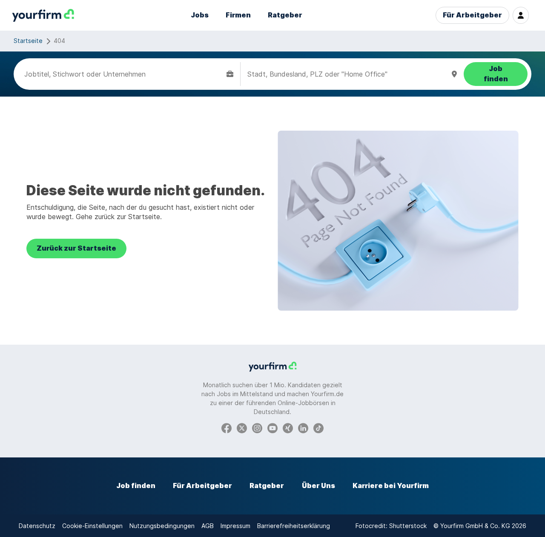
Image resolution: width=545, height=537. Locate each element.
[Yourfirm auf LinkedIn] (303, 427)
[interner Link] (43, 15)
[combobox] (123, 74)
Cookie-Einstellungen (92, 525)
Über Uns (318, 486)
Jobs (200, 15)
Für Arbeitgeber (472, 15)
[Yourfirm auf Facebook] (226, 427)
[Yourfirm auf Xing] (288, 427)
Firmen (238, 15)
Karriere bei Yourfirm (391, 486)
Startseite (28, 40)
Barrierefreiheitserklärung (293, 525)
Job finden (135, 486)
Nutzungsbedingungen (162, 525)
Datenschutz (37, 525)
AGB (207, 525)
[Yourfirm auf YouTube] (272, 427)
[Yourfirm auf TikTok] (318, 427)
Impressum (235, 525)
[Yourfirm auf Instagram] (257, 427)
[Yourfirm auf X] (242, 427)
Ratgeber (285, 15)
